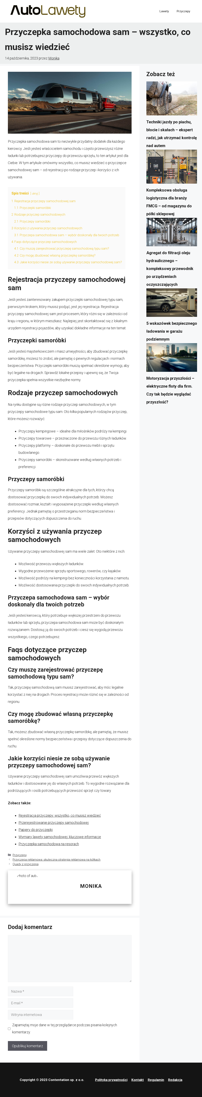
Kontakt (137, 1080)
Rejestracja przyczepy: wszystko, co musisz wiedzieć (60, 815)
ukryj (35, 193)
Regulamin (156, 1080)
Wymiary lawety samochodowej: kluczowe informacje (60, 837)
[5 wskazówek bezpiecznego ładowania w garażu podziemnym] (171, 303)
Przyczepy (183, 11)
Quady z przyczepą (25, 864)
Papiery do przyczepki (36, 830)
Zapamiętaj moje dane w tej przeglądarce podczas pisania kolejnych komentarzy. (64, 1028)
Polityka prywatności (111, 1080)
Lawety (164, 11)
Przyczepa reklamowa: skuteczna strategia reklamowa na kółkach (56, 859)
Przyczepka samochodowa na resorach (49, 844)
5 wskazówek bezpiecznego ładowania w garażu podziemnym (171, 331)
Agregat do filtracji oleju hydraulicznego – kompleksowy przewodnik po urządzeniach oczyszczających (169, 268)
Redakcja (175, 1080)
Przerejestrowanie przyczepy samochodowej (54, 822)
